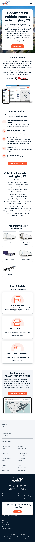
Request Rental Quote (17, 163)
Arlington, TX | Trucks (17, 192)
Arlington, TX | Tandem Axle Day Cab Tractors (17, 211)
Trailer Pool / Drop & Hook (9, 498)
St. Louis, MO (21, 470)
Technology (22, 498)
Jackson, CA (5, 456)
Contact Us (5, 526)
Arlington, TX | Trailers (17, 180)
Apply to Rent (17, 46)
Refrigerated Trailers (8, 429)
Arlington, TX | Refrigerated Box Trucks (17, 199)
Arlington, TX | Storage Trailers (17, 189)
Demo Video (5, 524)
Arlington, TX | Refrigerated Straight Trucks (17, 201)
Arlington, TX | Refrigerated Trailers (17, 185)
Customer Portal (22, 500)
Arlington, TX (5, 444)
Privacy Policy (23, 534)
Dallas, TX (4, 451)
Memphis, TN (21, 458)
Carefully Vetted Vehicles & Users (9, 516)
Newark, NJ (21, 460)
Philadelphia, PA (22, 463)
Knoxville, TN (21, 456)
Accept (17, 511)
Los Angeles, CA (6, 458)
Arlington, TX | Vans (18, 216)
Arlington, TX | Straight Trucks (17, 196)
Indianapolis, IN (22, 453)
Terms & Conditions (12, 534)
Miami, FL (4, 460)
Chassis (5, 435)
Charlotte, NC (21, 446)
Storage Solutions (7, 500)
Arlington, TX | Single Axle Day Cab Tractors (17, 208)
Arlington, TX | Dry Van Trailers (17, 182)
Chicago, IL (5, 448)
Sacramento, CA (6, 468)
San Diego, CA (22, 468)
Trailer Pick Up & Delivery (24, 496)
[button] (31, 3)
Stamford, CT (5, 470)
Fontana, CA (5, 453)
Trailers (4, 424)
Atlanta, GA (21, 444)
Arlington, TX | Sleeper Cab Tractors (17, 213)
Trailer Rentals (6, 496)
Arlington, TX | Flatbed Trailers (17, 187)
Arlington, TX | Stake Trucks (17, 204)
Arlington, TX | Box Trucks (17, 194)
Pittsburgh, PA (21, 465)
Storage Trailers (7, 433)
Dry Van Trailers (7, 427)
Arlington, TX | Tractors (17, 206)
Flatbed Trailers (7, 431)
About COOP (5, 522)
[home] (5, 3)
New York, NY (5, 463)
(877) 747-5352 (6, 529)
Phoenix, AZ (5, 465)
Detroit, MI (20, 451)
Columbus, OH (22, 448)
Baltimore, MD (6, 446)
